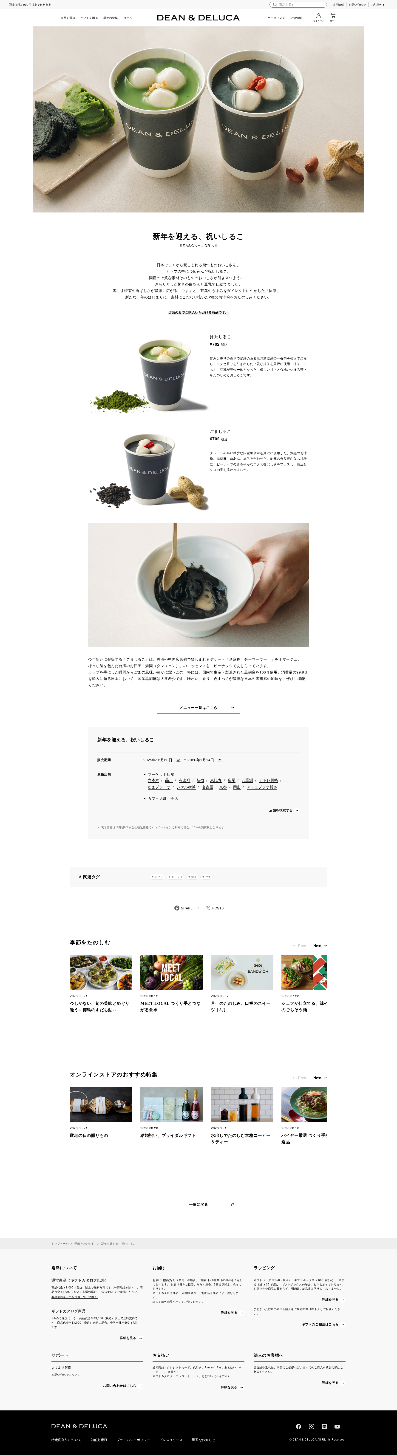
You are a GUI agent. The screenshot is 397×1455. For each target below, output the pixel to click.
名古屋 (207, 787)
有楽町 (184, 780)
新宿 (200, 780)
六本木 (153, 780)
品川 (169, 780)
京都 (223, 787)
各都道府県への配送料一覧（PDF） (74, 1297)
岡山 (237, 787)
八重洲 (247, 780)
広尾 (231, 780)
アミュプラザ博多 (262, 787)
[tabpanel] (101, 984)
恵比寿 (216, 780)
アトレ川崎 (268, 780)
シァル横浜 (186, 787)
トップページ (60, 1243)
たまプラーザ (159, 787)
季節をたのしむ (84, 1243)
